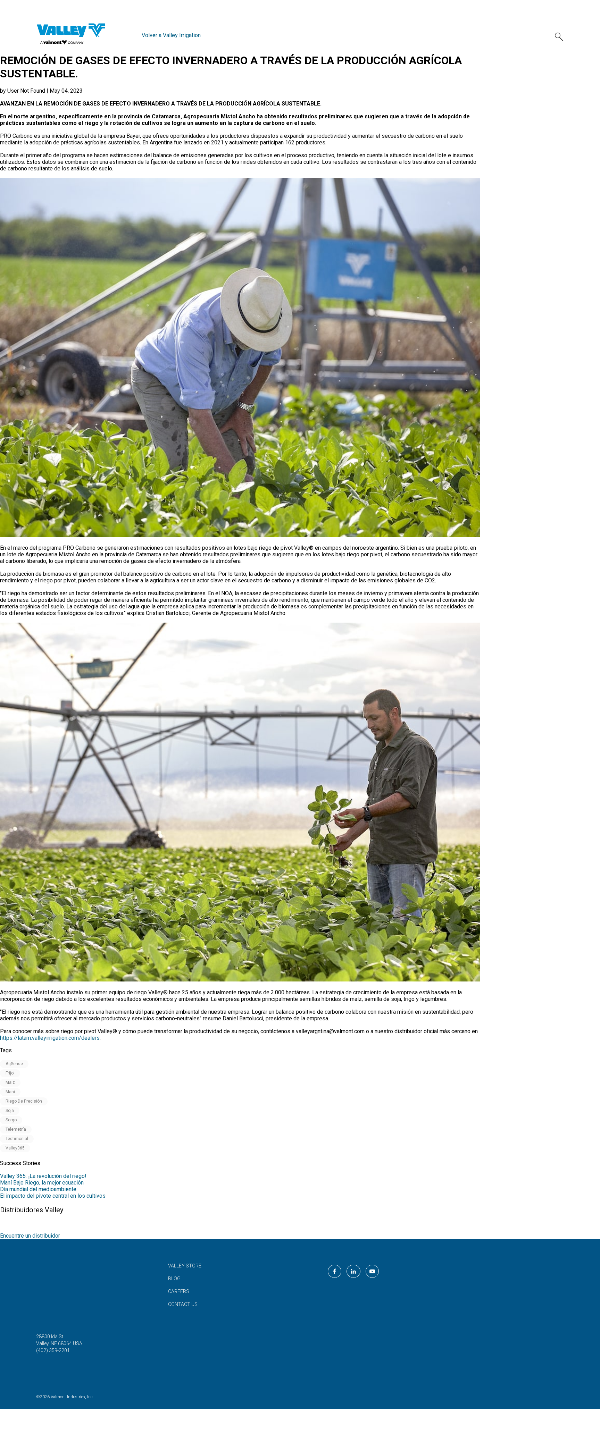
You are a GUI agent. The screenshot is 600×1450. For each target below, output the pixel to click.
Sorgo (11, 1120)
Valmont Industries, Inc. (72, 1396)
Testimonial (17, 1138)
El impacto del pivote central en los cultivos (53, 1195)
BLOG (174, 1278)
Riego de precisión (24, 1101)
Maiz (10, 1082)
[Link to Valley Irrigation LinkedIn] (353, 1271)
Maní (10, 1091)
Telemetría (16, 1129)
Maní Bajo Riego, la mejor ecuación (42, 1182)
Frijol (10, 1073)
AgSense (14, 1063)
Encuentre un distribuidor (30, 1235)
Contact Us (183, 1304)
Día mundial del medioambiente (38, 1189)
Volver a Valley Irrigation (171, 35)
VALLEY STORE (184, 1265)
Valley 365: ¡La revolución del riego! (43, 1176)
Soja (10, 1110)
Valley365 (15, 1148)
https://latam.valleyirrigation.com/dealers (50, 1038)
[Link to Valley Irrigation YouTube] (372, 1271)
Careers (178, 1291)
